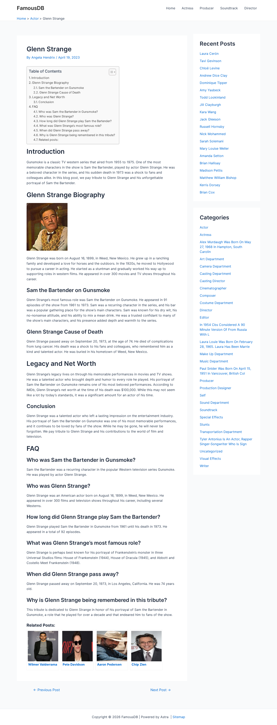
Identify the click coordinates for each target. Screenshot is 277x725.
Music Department (214, 361)
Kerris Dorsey (210, 185)
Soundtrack (229, 8)
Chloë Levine (210, 68)
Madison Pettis (211, 170)
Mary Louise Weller (214, 148)
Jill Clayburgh (210, 105)
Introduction (40, 78)
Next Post (160, 690)
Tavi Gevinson (210, 61)
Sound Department (214, 403)
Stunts (204, 424)
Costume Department (216, 303)
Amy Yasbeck (210, 90)
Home (170, 8)
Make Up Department (216, 354)
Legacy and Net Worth (48, 97)
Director (250, 8)
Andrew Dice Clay (213, 75)
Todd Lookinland (212, 97)
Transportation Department (221, 432)
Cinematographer (213, 288)
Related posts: (48, 139)
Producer (207, 8)
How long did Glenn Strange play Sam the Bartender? (75, 121)
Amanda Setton (211, 156)
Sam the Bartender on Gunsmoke (61, 87)
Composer (208, 295)
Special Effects (211, 417)
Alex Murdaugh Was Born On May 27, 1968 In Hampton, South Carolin (225, 247)
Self (203, 395)
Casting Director (212, 281)
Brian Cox (207, 192)
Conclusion (46, 102)
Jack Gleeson (210, 119)
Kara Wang (208, 112)
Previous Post (46, 690)
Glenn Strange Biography (50, 83)
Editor (204, 317)
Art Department (212, 259)
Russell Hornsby (212, 127)
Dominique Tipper (213, 83)
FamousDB (30, 8)
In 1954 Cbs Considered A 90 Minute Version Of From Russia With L (223, 329)
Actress (187, 8)
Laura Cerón (209, 54)
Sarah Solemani (211, 141)
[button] (110, 72)
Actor (204, 227)
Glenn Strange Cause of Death (60, 92)
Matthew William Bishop (218, 178)
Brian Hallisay (210, 163)
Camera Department (215, 266)
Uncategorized (211, 451)
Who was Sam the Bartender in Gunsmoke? (68, 111)
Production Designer (215, 388)
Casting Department (215, 274)
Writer (204, 466)
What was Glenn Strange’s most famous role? (70, 125)
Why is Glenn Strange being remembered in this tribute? (77, 135)
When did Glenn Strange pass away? (64, 130)
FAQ (35, 106)
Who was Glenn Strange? (56, 116)
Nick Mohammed (213, 134)
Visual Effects (210, 458)
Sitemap (179, 717)
